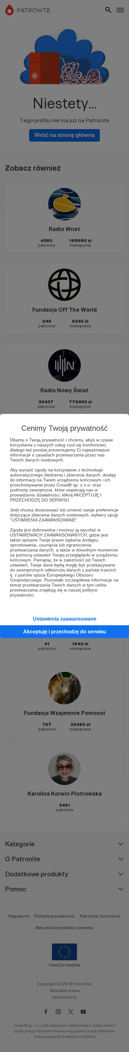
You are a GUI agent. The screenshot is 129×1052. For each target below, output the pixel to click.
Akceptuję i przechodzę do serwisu (64, 631)
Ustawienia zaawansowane (64, 619)
